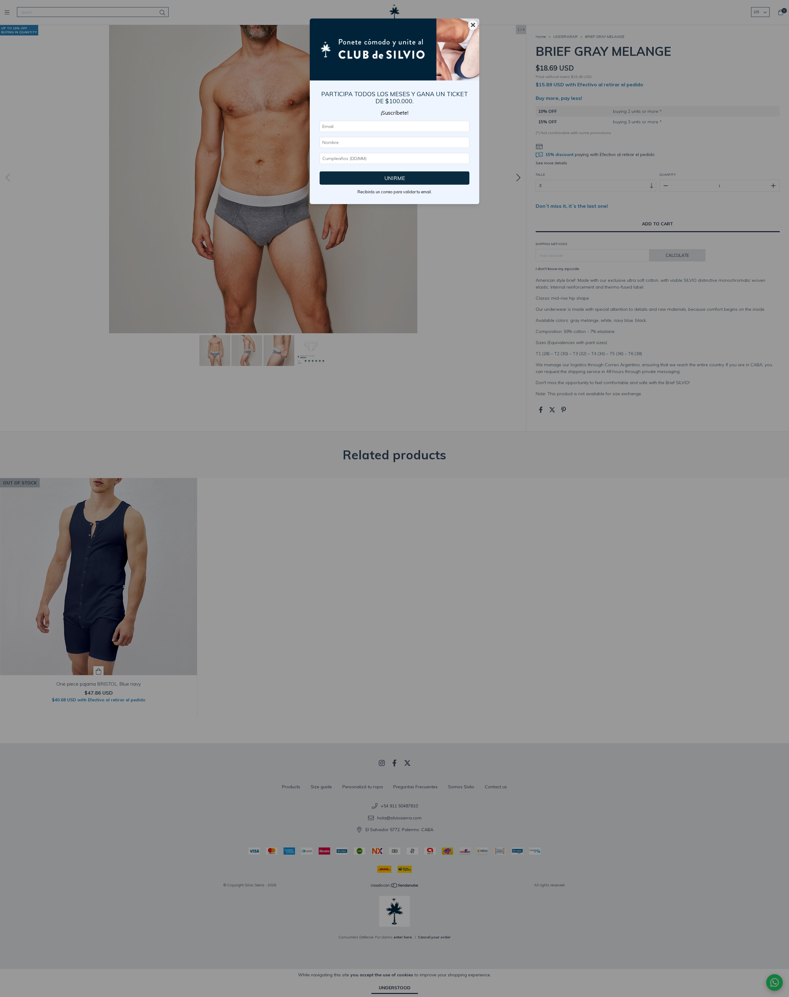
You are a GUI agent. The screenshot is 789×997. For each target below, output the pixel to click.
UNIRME (394, 178)
